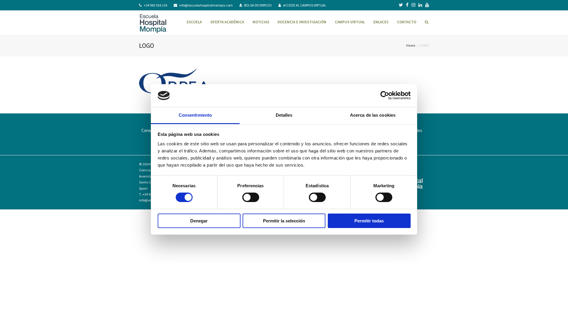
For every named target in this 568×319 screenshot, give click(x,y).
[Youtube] (427, 5)
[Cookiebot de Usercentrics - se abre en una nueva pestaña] (385, 95)
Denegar (199, 220)
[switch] (250, 197)
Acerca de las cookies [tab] (373, 115)
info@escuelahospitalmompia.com (206, 5)
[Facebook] (407, 5)
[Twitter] (401, 5)
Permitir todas (369, 220)
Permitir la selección (284, 220)
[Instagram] (413, 5)
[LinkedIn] (420, 5)
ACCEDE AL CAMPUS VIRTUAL (304, 5)
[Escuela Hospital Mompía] (153, 22)
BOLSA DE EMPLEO (258, 5)
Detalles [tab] (284, 115)
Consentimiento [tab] (195, 115)
